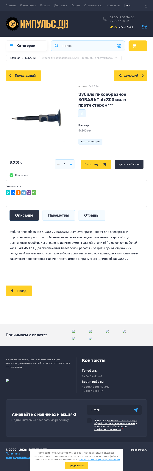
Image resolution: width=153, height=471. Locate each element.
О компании (28, 5)
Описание (24, 215)
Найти (56, 45)
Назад (21, 291)
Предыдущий (25, 75)
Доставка (60, 5)
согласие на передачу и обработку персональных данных (115, 422)
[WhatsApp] (34, 192)
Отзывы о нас (93, 5)
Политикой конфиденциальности (99, 459)
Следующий (128, 75)
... (127, 5)
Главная (11, 5)
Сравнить (82, 113)
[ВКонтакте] (13, 192)
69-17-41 (121, 27)
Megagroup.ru (139, 450)
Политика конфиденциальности (22, 455)
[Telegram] (23, 192)
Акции (75, 5)
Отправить (136, 410)
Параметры (58, 215)
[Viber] (28, 192)
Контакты (113, 5)
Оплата (45, 5)
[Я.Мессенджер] (8, 192)
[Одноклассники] (18, 192)
